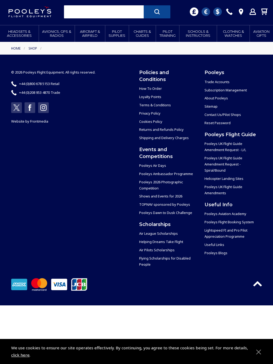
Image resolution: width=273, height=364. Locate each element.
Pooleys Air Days (152, 165)
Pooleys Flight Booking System (229, 222)
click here (20, 355)
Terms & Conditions (155, 105)
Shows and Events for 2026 (160, 196)
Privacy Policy (149, 113)
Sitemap (211, 106)
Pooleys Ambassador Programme (166, 173)
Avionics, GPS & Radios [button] (56, 34)
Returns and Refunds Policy (161, 129)
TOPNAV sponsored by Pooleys (164, 204)
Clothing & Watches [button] (233, 34)
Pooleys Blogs (215, 252)
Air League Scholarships (158, 233)
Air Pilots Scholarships (157, 250)
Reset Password (217, 122)
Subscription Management (225, 90)
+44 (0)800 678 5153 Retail (39, 83)
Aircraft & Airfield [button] (90, 34)
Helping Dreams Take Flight (161, 241)
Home (16, 48)
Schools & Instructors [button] (198, 34)
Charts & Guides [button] (142, 34)
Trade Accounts (217, 81)
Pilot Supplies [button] (117, 34)
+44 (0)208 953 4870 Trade (39, 92)
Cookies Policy (150, 121)
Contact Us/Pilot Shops (222, 114)
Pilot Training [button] (167, 34)
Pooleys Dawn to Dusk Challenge (165, 212)
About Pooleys (216, 98)
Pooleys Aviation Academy (225, 213)
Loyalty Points (150, 96)
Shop (33, 48)
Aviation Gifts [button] (261, 34)
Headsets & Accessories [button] (19, 34)
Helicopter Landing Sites (223, 178)
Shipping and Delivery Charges (164, 137)
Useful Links (214, 244)
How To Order (150, 88)
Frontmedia (39, 121)
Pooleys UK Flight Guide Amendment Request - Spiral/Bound (223, 164)
